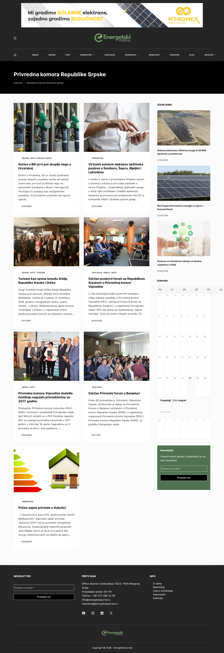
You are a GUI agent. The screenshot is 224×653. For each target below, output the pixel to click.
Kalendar (158, 598)
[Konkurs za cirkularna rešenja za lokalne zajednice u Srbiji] (183, 238)
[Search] (15, 55)
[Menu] (15, 38)
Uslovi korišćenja (163, 590)
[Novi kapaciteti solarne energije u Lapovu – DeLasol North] (183, 183)
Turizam (40, 272)
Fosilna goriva (44, 158)
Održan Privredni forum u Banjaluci (114, 393)
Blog (191, 55)
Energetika (86, 55)
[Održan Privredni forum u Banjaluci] (116, 356)
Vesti (32, 158)
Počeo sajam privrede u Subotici (42, 508)
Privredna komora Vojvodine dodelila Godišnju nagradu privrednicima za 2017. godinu (45, 397)
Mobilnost (154, 55)
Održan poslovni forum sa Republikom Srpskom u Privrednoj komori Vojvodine (116, 282)
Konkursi (174, 55)
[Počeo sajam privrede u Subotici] (46, 470)
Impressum (159, 594)
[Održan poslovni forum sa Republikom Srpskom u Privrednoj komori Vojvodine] (116, 241)
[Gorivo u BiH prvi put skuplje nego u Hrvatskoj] (46, 127)
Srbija (35, 55)
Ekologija (110, 55)
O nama (157, 583)
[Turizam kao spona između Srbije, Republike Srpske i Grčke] (46, 241)
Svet (68, 55)
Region (52, 55)
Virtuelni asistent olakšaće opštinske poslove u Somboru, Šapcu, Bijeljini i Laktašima (115, 168)
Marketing (159, 587)
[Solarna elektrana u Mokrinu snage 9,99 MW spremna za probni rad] (183, 127)
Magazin (208, 55)
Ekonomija (130, 55)
